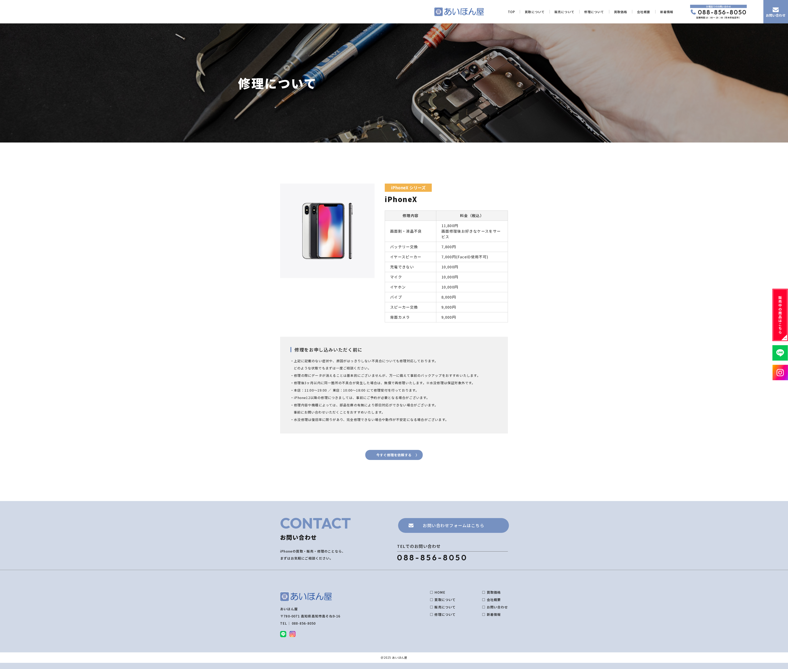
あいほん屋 (399, 657)
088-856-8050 (722, 12)
